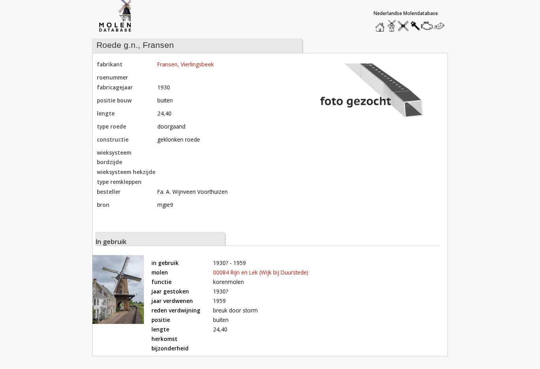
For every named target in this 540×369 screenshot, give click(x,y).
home (381, 24)
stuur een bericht (441, 26)
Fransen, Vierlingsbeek (185, 64)
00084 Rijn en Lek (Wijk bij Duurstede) (260, 272)
